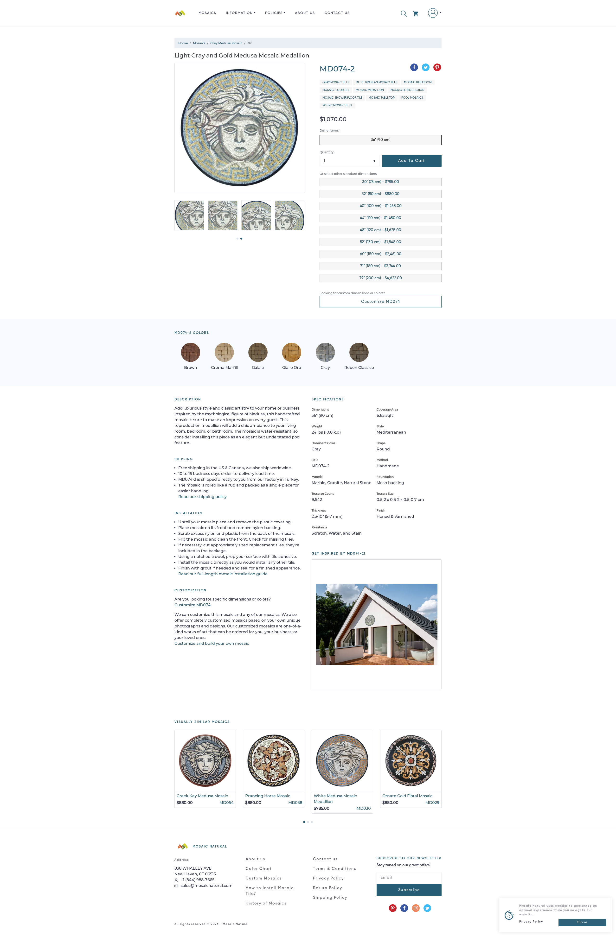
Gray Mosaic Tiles (335, 82)
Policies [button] (274, 13)
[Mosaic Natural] (180, 17)
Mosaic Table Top (382, 97)
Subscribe (409, 890)
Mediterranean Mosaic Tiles (376, 82)
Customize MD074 (380, 302)
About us (305, 13)
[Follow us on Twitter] (427, 908)
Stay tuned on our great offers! (403, 865)
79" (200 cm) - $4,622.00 (380, 278)
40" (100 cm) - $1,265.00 (381, 206)
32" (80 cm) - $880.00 (380, 194)
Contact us (337, 13)
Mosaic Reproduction (407, 90)
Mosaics (207, 13)
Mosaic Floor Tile (335, 90)
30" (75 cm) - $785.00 (380, 182)
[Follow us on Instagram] (415, 908)
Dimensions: (329, 130)
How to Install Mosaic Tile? (270, 891)
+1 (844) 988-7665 (197, 880)
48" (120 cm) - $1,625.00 (380, 230)
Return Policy (327, 888)
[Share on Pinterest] (437, 67)
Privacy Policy (328, 878)
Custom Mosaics (264, 878)
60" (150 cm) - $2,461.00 (380, 254)
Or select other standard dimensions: (348, 174)
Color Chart (259, 869)
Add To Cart (411, 161)
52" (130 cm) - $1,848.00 (380, 242)
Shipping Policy (330, 898)
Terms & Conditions (334, 869)
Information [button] (239, 13)
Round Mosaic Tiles (337, 105)
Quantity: (327, 152)
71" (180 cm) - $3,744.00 (380, 266)
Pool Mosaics (412, 97)
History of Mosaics (266, 903)
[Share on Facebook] (414, 67)
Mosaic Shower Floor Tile (342, 97)
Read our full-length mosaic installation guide (223, 574)
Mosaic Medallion (370, 90)
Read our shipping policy (202, 496)
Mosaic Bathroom (418, 82)
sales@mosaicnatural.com (206, 885)
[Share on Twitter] (425, 67)
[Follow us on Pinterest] (392, 908)
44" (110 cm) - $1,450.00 (380, 218)
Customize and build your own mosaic (211, 643)
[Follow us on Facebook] (404, 908)
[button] (404, 13)
